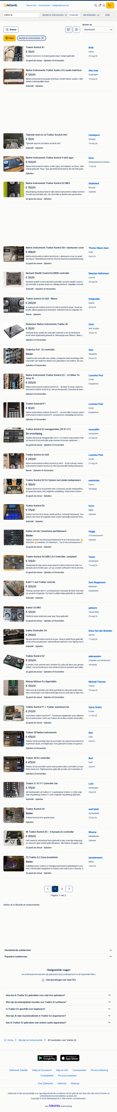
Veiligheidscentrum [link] (60, 5)
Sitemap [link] (75, 1083)
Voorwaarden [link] (44, 5)
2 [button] (62, 889)
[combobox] (21, 14)
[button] (100, 5)
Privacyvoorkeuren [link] (67, 1075)
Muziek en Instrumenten (29, 38)
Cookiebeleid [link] (47, 1075)
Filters (11, 38)
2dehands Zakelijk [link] (18, 1070)
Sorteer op (87, 24)
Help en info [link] (31, 5)
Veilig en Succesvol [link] (42, 1070)
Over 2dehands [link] (45, 1083)
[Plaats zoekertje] (110, 5)
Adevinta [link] (62, 1083)
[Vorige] (47, 889)
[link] (13, 5)
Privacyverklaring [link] (99, 1070)
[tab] (68, 29)
